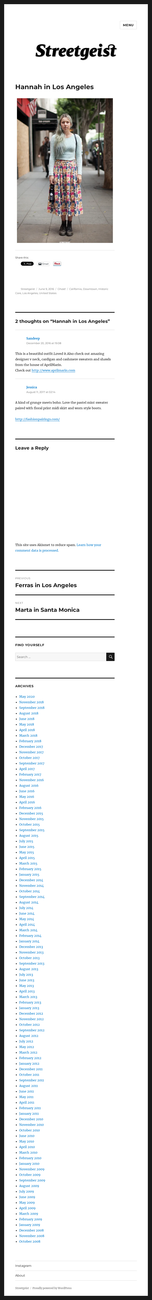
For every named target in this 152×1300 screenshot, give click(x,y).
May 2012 (26, 1047)
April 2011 (26, 1102)
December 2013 (31, 947)
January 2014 (29, 941)
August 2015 (28, 836)
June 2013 (26, 980)
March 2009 (28, 1214)
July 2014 (26, 908)
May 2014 (26, 919)
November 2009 (32, 1169)
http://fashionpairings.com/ (37, 419)
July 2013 (26, 975)
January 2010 (29, 1164)
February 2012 (30, 1058)
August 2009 (29, 1186)
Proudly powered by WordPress (52, 1288)
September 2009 (32, 1180)
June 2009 (27, 1197)
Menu (128, 25)
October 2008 (29, 1241)
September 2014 (32, 897)
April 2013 (27, 991)
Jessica (31, 387)
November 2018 (31, 702)
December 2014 (31, 880)
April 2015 (27, 858)
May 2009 (27, 1202)
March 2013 (28, 997)
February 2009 (30, 1219)
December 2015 (31, 813)
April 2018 (27, 730)
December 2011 (31, 1069)
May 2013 (26, 986)
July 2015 (26, 841)
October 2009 (30, 1175)
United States (47, 293)
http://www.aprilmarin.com (53, 370)
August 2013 (28, 969)
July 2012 (26, 1041)
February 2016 (30, 808)
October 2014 (29, 891)
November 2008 (31, 1236)
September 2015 (32, 830)
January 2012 (29, 1063)
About (20, 1275)
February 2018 (30, 741)
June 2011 (26, 1091)
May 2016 (26, 797)
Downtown (90, 288)
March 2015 (28, 863)
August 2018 (28, 713)
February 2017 (30, 774)
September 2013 (31, 963)
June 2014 (26, 913)
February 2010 (30, 1158)
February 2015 (30, 869)
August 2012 (28, 1036)
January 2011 (29, 1114)
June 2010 (26, 1136)
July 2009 (26, 1191)
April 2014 (27, 925)
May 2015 (26, 852)
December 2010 (31, 1119)
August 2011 (28, 1086)
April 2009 (27, 1208)
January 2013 (29, 1008)
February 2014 (30, 936)
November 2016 (31, 780)
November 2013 (31, 952)
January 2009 (29, 1225)
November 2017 (31, 752)
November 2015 (31, 819)
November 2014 (31, 886)
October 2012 (29, 1025)
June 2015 (26, 847)
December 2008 (31, 1230)
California (75, 288)
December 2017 (31, 747)
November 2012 (31, 1019)
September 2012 (32, 1030)
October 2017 (29, 758)
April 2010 (27, 1147)
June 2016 (27, 791)
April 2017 (27, 769)
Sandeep (33, 338)
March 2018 (28, 735)
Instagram (23, 1266)
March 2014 (28, 930)
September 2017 (31, 763)
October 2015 (29, 824)
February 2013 (30, 1002)
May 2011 (26, 1097)
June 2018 (26, 719)
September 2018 (32, 708)
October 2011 (29, 1075)
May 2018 (26, 724)
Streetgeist (28, 288)
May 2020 (27, 697)
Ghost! (62, 288)
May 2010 (26, 1141)
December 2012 (31, 1013)
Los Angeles (30, 293)
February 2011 (30, 1108)
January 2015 (29, 874)
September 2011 (31, 1080)
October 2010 (29, 1130)
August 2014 (28, 902)
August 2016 (29, 786)
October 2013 (29, 958)
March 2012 (28, 1052)
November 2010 (31, 1125)
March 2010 (28, 1152)
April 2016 (27, 802)
